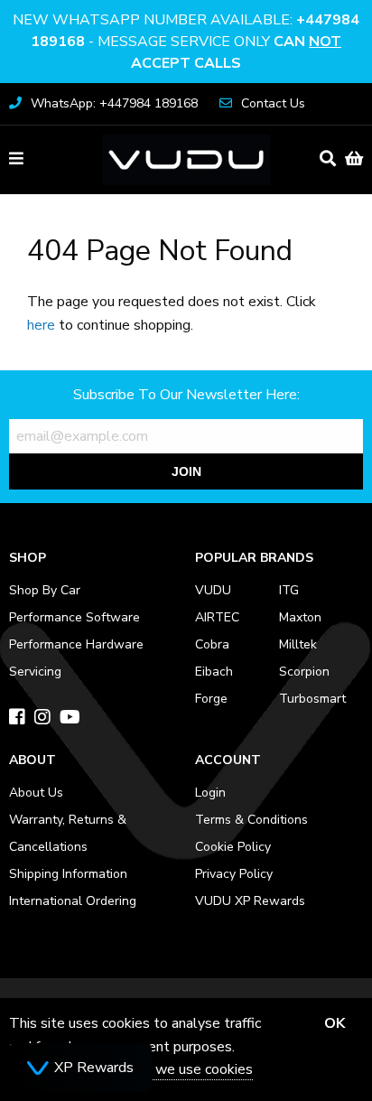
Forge (211, 698)
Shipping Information (68, 873)
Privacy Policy (234, 873)
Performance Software (74, 617)
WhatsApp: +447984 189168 (114, 103)
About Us (36, 792)
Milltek (298, 644)
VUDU (213, 590)
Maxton (300, 617)
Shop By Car (44, 590)
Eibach (214, 671)
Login (210, 792)
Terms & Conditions (251, 819)
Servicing (35, 671)
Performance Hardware (76, 644)
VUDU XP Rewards (250, 901)
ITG (289, 590)
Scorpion (304, 671)
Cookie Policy (233, 846)
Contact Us (273, 103)
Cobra (212, 644)
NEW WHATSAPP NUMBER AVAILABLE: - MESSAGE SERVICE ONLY (186, 41)
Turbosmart (312, 698)
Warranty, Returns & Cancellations (67, 833)
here (41, 325)
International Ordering (72, 901)
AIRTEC (217, 617)
